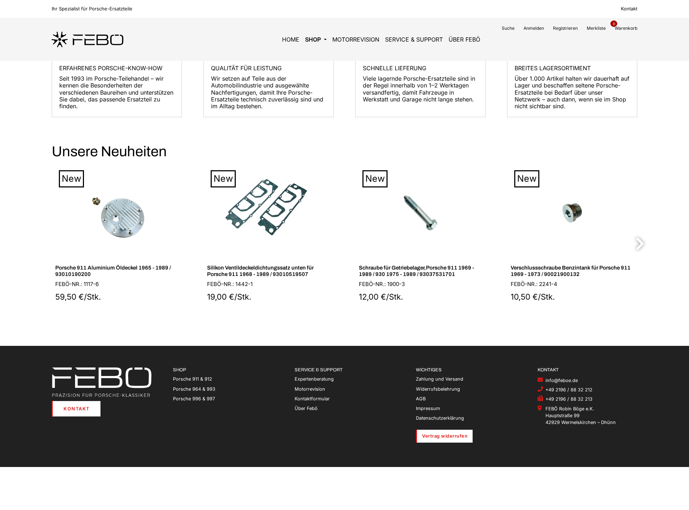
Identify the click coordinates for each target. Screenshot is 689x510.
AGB (421, 398)
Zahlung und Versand (439, 379)
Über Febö (464, 39)
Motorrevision (355, 39)
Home (290, 39)
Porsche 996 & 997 (194, 398)
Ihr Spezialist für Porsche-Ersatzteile (92, 8)
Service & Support (414, 39)
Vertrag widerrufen (445, 436)
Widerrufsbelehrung (438, 389)
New (71, 178)
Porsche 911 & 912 (192, 379)
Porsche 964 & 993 (194, 389)
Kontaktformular (312, 398)
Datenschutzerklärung (440, 418)
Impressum (428, 408)
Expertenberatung (314, 379)
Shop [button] (313, 39)
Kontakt (629, 8)
